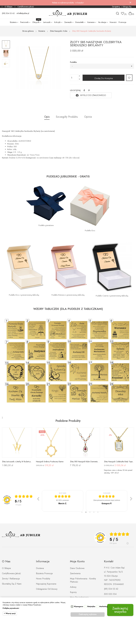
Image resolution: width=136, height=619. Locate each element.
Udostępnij (84, 90)
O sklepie (6, 568)
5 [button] (98, 512)
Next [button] (56, 68)
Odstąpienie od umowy (46, 589)
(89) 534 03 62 (8, 13)
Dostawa (40, 568)
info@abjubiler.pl (23, 13)
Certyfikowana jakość (26, 6)
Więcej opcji (10, 613)
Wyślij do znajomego (91, 95)
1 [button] (82, 512)
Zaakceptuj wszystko (120, 610)
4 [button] (94, 512)
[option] (6, 44)
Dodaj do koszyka (103, 78)
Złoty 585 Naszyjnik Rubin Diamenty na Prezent (85, 461)
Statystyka (91, 606)
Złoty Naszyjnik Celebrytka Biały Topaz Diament (119, 461)
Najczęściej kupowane (46, 583)
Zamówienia (75, 573)
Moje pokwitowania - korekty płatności (83, 580)
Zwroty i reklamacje (11, 578)
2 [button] (86, 512)
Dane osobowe (77, 568)
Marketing (103, 606)
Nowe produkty (43, 578)
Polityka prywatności (11, 608)
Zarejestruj (116, 6)
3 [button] (90, 512)
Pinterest (89, 90)
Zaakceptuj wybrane (88, 614)
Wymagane (78, 606)
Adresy (73, 587)
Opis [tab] (47, 117)
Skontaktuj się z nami (11, 583)
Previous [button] (20, 68)
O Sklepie (8, 6)
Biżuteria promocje (44, 573)
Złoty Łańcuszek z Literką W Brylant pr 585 (17, 461)
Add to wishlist (129, 78)
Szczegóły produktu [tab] (67, 117)
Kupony (73, 592)
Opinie (88, 117)
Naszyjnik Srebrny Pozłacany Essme (49, 461)
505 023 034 (110, 594)
